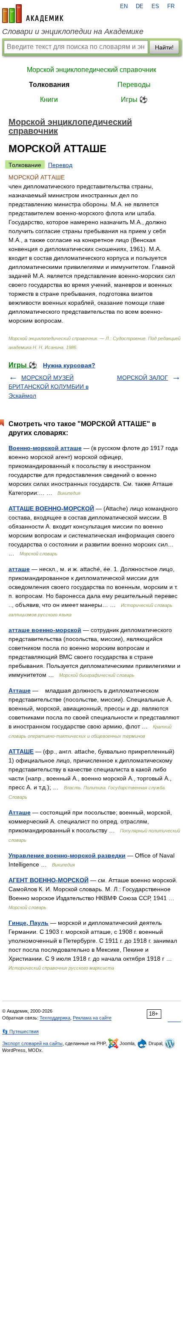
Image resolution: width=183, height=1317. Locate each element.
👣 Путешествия (20, 1031)
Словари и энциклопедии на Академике (72, 31)
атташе (19, 569)
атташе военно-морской (45, 630)
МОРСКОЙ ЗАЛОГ (142, 377)
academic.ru (32, 13)
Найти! (164, 47)
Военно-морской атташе (45, 448)
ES (155, 6)
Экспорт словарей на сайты (32, 1043)
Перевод (60, 165)
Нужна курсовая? (69, 365)
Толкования (49, 84)
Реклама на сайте (92, 1017)
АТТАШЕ (21, 751)
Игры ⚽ (134, 99)
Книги (49, 99)
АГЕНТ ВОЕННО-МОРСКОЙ (49, 880)
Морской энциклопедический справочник (91, 69)
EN (124, 6)
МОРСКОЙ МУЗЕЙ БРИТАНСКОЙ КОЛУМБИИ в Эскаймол (49, 386)
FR (170, 6)
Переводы (134, 84)
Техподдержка (55, 1017)
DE (139, 6)
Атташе (20, 690)
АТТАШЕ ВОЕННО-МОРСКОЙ (51, 508)
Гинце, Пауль (29, 922)
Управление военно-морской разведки (67, 855)
